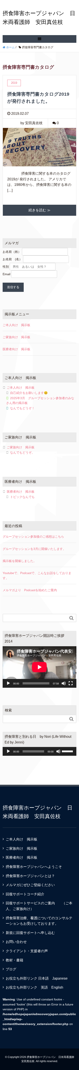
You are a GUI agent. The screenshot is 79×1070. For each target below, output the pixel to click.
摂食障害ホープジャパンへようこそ (34, 867)
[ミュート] (63, 683)
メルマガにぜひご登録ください (30, 885)
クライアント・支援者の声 (27, 951)
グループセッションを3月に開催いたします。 (34, 549)
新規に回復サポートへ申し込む (30, 933)
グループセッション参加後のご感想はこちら (33, 536)
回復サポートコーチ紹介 (25, 894)
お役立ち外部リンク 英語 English (34, 987)
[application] (39, 667)
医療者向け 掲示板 (16, 349)
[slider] (68, 751)
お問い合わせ (16, 942)
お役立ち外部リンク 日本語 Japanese (37, 978)
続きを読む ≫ (39, 210)
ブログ (11, 969)
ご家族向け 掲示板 (16, 337)
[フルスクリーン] (70, 683)
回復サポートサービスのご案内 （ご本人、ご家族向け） (39, 906)
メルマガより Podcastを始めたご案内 (30, 590)
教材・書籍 (14, 960)
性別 (6, 266)
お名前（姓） (12, 251)
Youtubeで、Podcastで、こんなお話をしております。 (37, 575)
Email (6, 274)
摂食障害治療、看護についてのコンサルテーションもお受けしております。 (39, 921)
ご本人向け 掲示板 (16, 325)
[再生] (8, 683)
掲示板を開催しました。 (19, 561)
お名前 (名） (12, 259)
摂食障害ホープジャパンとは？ (30, 876)
